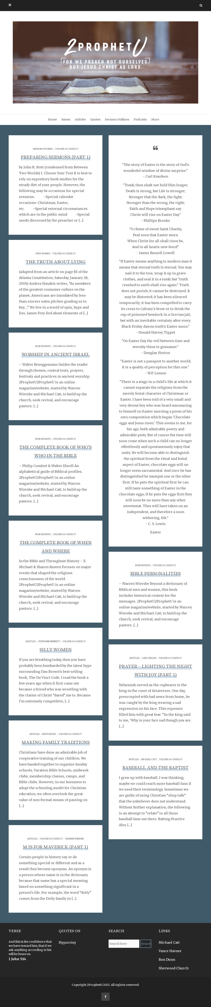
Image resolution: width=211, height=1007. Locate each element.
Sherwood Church (174, 968)
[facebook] (105, 997)
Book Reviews (42, 346)
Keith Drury (49, 734)
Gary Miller (149, 658)
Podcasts (140, 119)
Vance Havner (170, 951)
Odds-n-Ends (42, 253)
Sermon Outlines (117, 119)
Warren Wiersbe (74, 838)
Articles (80, 119)
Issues (65, 119)
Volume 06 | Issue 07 (66, 149)
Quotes (95, 119)
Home (52, 119)
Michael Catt (149, 759)
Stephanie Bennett (49, 641)
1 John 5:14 (17, 959)
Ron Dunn (167, 959)
